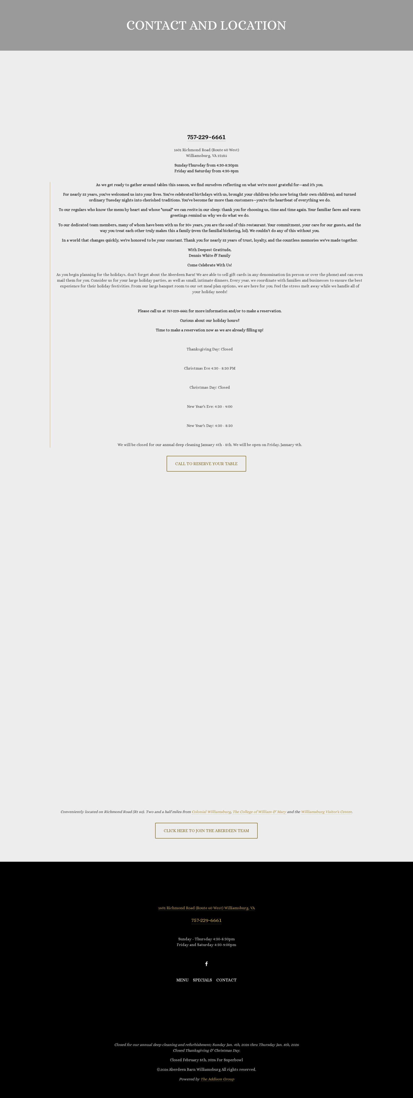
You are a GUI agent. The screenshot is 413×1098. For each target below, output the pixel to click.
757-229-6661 (206, 920)
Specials (71, 25)
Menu (48, 25)
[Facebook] (206, 963)
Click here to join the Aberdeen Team (206, 830)
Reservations (372, 25)
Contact (99, 25)
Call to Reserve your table (206, 463)
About (27, 25)
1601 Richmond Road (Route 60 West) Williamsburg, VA (206, 908)
